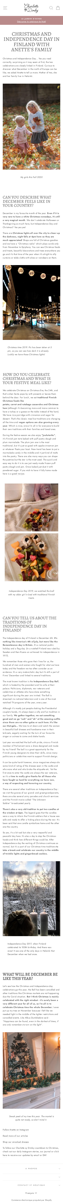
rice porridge (18, 415)
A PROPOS (31, 1168)
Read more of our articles (15, 1135)
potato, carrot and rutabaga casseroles (23, 404)
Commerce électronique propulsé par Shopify (31, 1200)
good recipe (18, 473)
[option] (31, 20)
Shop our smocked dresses (16, 1142)
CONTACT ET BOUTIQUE (31, 1185)
